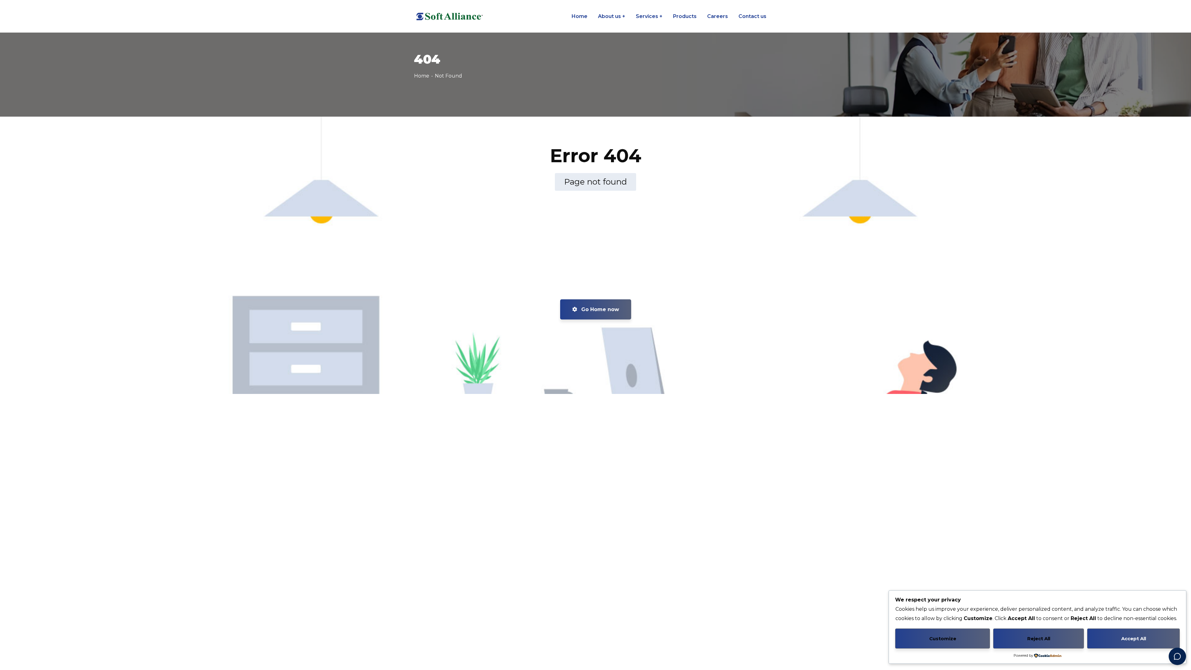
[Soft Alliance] (449, 16)
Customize (942, 638)
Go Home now (599, 309)
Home (421, 76)
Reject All (1038, 638)
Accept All (1133, 638)
